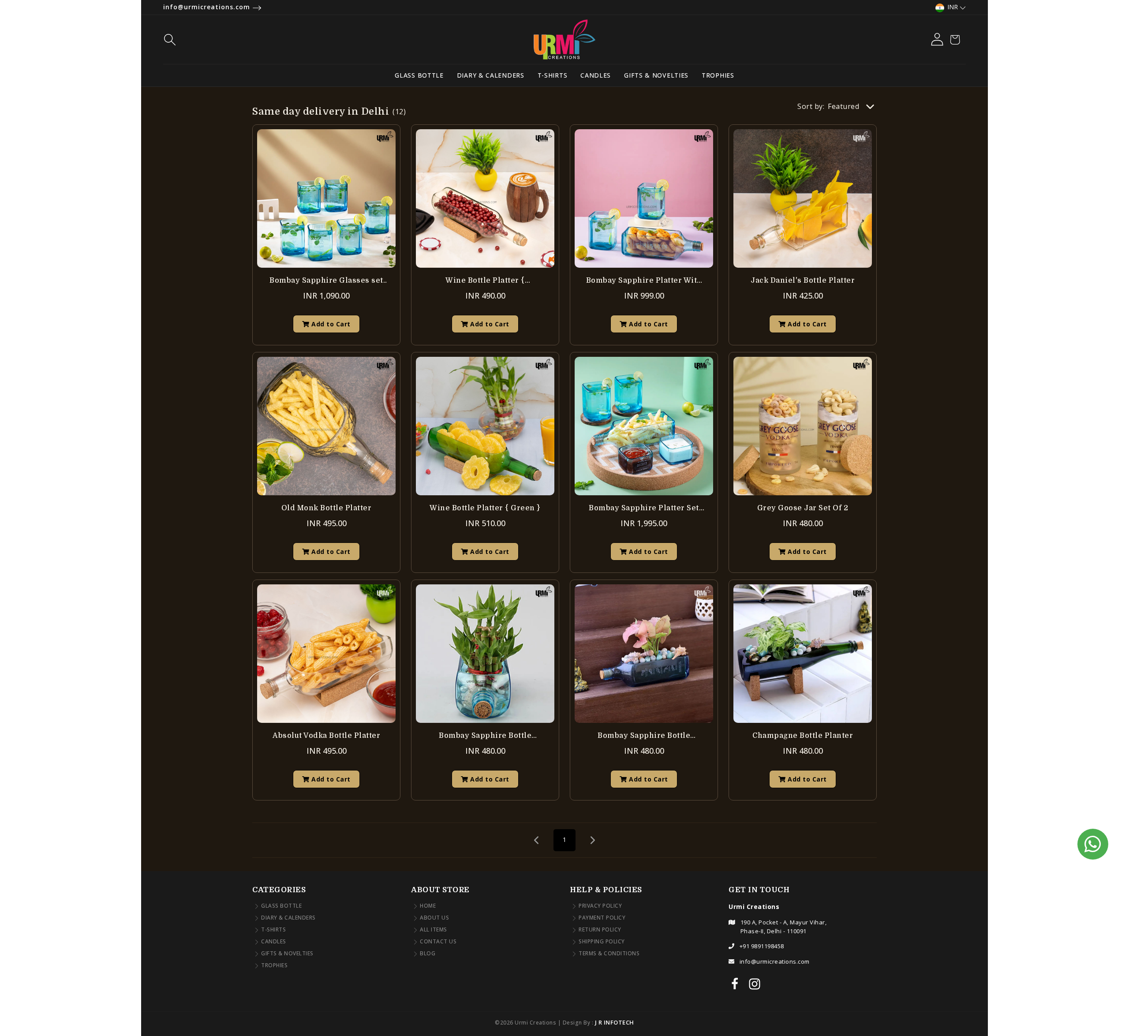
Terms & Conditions (609, 953)
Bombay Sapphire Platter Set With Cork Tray (644, 508)
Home (428, 906)
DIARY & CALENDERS (490, 75)
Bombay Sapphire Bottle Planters (644, 736)
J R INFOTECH (614, 1022)
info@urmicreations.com (207, 7)
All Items (433, 930)
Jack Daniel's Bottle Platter (803, 280)
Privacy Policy (600, 906)
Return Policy (600, 930)
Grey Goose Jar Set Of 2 (803, 508)
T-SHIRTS (553, 75)
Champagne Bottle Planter (802, 736)
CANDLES (595, 75)
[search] (293, 39)
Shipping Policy (602, 942)
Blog (427, 953)
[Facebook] (735, 983)
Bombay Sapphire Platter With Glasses (644, 281)
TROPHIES (718, 75)
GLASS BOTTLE (419, 75)
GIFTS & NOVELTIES (656, 75)
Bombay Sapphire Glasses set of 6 (326, 281)
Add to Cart (330, 324)
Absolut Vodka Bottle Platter (326, 736)
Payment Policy (602, 918)
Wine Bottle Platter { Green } (485, 508)
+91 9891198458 (762, 946)
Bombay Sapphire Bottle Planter (485, 736)
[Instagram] (755, 983)
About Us (434, 918)
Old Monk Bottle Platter (326, 508)
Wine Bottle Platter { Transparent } (485, 281)
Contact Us (438, 942)
